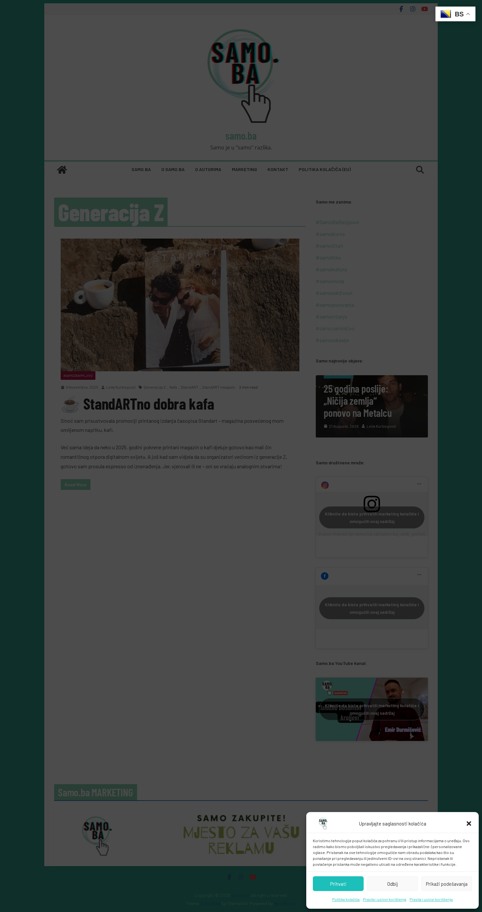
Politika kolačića (346, 899)
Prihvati (338, 884)
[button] (469, 823)
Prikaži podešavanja (447, 884)
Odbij (392, 884)
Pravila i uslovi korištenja (384, 899)
